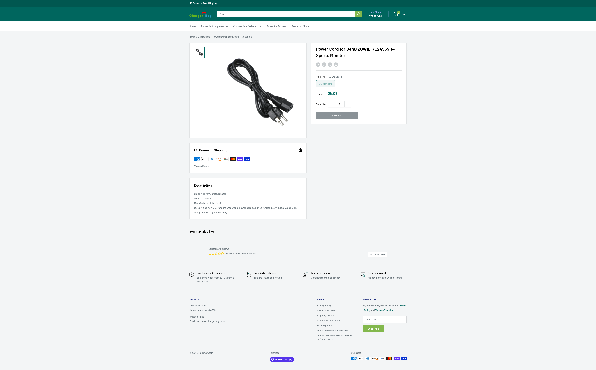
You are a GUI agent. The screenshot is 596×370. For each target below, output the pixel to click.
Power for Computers (212, 26)
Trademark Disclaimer (328, 320)
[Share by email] (336, 64)
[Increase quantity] (348, 104)
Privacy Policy (324, 305)
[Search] (358, 14)
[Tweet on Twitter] (330, 64)
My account (375, 15)
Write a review (378, 254)
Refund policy (324, 325)
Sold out (336, 115)
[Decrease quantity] (331, 104)
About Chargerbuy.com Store (332, 330)
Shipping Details (325, 315)
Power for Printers (277, 26)
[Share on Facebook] (318, 64)
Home (192, 26)
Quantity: (321, 103)
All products (204, 37)
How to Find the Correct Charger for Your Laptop (334, 337)
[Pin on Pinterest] (324, 64)
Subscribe (373, 328)
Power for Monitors (302, 26)
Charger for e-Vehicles (245, 26)
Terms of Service (326, 310)
